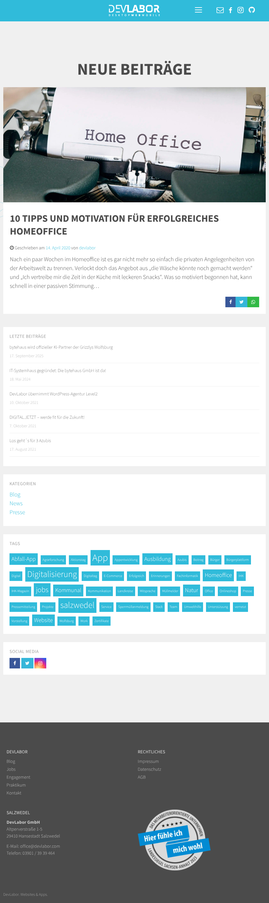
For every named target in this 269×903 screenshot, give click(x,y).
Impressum (148, 761)
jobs (42, 589)
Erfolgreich (136, 576)
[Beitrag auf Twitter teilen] (242, 302)
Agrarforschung (53, 560)
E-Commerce (113, 576)
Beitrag (199, 560)
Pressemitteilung (23, 607)
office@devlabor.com (40, 846)
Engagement (19, 777)
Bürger (215, 560)
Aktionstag (78, 560)
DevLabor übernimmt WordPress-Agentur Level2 (53, 394)
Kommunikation (99, 591)
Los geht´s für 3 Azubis (30, 440)
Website (43, 620)
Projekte (48, 607)
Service (106, 607)
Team (173, 607)
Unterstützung (218, 607)
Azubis (182, 560)
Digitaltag (90, 576)
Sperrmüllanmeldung (133, 607)
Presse (17, 512)
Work (84, 621)
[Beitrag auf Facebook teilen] (230, 302)
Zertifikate (101, 621)
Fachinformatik (187, 576)
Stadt (159, 607)
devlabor (87, 248)
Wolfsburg (66, 621)
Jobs (11, 769)
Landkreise (125, 591)
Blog (15, 494)
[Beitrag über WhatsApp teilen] (253, 302)
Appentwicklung (125, 560)
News (16, 503)
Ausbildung (157, 559)
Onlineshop (228, 591)
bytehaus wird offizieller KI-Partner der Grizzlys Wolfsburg (61, 347)
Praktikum (16, 785)
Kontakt (14, 793)
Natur (191, 590)
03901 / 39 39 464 (39, 853)
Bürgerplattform (237, 560)
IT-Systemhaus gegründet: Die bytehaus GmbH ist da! (58, 370)
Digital (15, 576)
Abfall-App (23, 559)
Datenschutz (149, 769)
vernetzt (240, 607)
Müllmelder (170, 591)
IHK (240, 576)
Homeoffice (218, 575)
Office (209, 591)
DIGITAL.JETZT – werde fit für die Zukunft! (47, 417)
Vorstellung (19, 621)
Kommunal (68, 590)
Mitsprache (147, 591)
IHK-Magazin (20, 591)
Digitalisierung (52, 574)
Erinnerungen (160, 576)
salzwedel (77, 605)
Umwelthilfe (192, 607)
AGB (142, 777)
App (100, 558)
